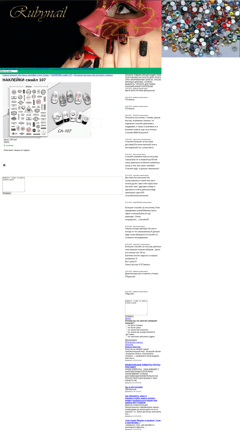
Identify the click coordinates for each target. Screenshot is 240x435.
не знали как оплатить (138, 330)
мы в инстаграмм (134, 387)
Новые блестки (132, 347)
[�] (46, 110)
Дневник (129, 345)
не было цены (134, 327)
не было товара (135, 325)
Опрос (128, 319)
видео (30, 69)
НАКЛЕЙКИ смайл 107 (61, 75)
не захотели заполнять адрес (141, 337)
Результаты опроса (134, 342)
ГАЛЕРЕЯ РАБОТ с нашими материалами (53, 69)
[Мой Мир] (4, 165)
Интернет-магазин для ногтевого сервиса (93, 75)
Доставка (4, 69)
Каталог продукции (18, 69)
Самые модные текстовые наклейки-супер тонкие (25, 75)
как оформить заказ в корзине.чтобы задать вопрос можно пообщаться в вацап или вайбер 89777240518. (141, 399)
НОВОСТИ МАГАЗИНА (84, 69)
